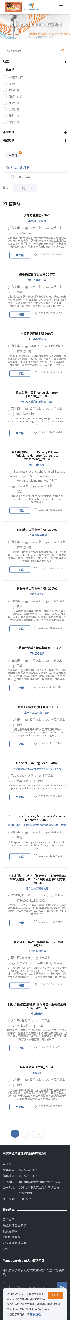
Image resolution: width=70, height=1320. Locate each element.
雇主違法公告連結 (14, 1225)
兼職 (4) (14, 103)
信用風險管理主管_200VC (37, 1067)
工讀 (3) (14, 109)
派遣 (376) (15, 96)
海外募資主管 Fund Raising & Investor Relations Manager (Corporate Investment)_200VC (37, 455)
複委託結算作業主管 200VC (37, 274)
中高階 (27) (16, 77)
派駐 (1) (14, 116)
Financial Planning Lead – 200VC (37, 763)
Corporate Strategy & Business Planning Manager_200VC (37, 818)
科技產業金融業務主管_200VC (37, 589)
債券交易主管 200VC (37, 215)
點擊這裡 (35, 1314)
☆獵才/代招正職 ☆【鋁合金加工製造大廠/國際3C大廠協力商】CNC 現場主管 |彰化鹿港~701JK (37, 879)
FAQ (5, 1248)
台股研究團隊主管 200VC (37, 333)
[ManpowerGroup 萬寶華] (31, 7)
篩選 (14, 167)
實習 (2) (14, 122)
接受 (55, 1295)
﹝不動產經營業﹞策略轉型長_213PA (37, 648)
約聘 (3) (14, 90)
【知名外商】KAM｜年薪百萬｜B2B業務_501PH (37, 943)
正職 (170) (15, 84)
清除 (26, 167)
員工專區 (9, 1219)
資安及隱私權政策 (14, 1243)
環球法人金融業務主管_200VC (37, 530)
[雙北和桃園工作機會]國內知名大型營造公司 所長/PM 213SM (37, 1006)
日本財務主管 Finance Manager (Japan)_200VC (37, 394)
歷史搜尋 (24, 177)
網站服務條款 (11, 1237)
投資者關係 (10, 1231)
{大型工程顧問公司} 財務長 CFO (37, 707)
